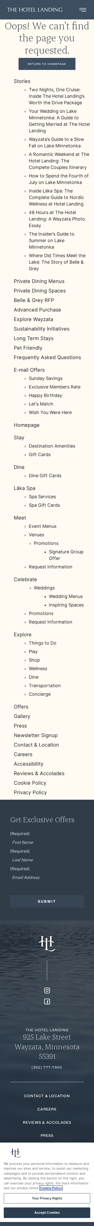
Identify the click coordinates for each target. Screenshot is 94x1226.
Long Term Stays (33, 338)
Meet (20, 518)
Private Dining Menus (39, 281)
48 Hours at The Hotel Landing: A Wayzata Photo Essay (57, 219)
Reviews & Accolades (39, 773)
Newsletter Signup (36, 735)
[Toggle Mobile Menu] (83, 10)
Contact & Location (36, 745)
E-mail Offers (29, 370)
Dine (19, 467)
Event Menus (42, 526)
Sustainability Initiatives (41, 329)
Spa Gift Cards (44, 505)
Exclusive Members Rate (54, 386)
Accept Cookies (47, 1212)
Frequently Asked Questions (47, 357)
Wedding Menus (66, 596)
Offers (21, 707)
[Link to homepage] (47, 943)
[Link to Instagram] (47, 990)
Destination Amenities (52, 446)
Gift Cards (40, 454)
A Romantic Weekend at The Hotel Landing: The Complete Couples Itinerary (59, 161)
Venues (36, 534)
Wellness (38, 668)
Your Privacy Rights (47, 1198)
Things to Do (42, 643)
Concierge (40, 694)
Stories (22, 81)
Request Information (50, 566)
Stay (19, 438)
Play (33, 651)
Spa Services (42, 496)
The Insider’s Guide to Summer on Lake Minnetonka (51, 240)
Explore (23, 635)
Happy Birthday (45, 395)
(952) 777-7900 (47, 1067)
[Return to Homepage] (34, 9)
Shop (34, 660)
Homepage (27, 425)
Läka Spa (24, 488)
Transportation (45, 685)
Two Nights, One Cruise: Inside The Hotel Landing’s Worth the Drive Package (56, 96)
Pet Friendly (28, 348)
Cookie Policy (30, 783)
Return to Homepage (47, 64)
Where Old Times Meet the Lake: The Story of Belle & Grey (57, 262)
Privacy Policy (30, 792)
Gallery (22, 716)
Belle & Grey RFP (34, 300)
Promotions (46, 543)
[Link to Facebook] (47, 1001)
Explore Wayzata (33, 319)
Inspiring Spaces (66, 604)
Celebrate (25, 579)
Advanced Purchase (37, 310)
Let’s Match (41, 403)
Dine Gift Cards (45, 475)
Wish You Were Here (50, 412)
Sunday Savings (45, 378)
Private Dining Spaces (40, 291)
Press (20, 726)
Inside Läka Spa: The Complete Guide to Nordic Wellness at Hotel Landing (56, 197)
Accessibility (28, 764)
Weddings (44, 587)
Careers (23, 754)
